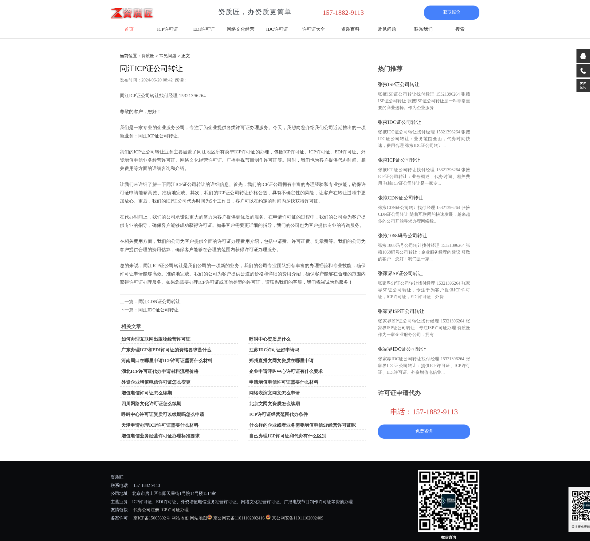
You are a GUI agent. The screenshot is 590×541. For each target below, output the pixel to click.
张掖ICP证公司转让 (399, 160)
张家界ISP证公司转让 (401, 311)
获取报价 (451, 12)
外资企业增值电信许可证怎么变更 (156, 382)
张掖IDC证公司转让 (399, 122)
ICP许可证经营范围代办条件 (278, 414)
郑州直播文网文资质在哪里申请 (281, 360)
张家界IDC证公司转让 (402, 349)
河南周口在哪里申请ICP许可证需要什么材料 (166, 360)
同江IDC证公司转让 (158, 309)
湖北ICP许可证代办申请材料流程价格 (160, 371)
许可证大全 (313, 29)
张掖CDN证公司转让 (400, 198)
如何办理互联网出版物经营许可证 (156, 339)
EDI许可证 (204, 29)
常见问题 (387, 29)
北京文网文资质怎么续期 (274, 403)
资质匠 (147, 55)
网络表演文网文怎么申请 (274, 392)
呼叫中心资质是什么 (270, 339)
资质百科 (350, 29)
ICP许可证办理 (174, 509)
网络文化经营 (240, 29)
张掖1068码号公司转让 (402, 236)
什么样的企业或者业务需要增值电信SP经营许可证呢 (302, 425)
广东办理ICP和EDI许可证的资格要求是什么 (166, 349)
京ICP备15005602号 (151, 518)
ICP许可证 (167, 29)
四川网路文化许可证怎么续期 (151, 403)
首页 (129, 29)
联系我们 (423, 29)
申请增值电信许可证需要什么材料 (283, 382)
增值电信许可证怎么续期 (146, 392)
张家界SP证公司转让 (400, 273)
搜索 (460, 29)
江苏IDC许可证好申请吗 (274, 349)
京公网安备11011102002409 (297, 518)
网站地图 (180, 518)
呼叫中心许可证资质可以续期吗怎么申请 (162, 414)
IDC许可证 (277, 29)
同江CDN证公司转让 (159, 301)
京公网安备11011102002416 (239, 518)
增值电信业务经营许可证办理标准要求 (160, 435)
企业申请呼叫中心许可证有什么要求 (286, 371)
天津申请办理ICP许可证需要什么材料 (160, 425)
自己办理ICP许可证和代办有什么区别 (287, 435)
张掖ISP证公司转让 (398, 84)
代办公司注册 (146, 509)
